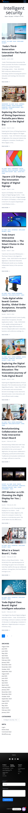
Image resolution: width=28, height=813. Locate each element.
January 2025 (5, 690)
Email (4, 781)
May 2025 (5, 680)
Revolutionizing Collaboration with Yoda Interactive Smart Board (12, 433)
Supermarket (5, 488)
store (10, 108)
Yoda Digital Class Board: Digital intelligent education (13, 605)
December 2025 (6, 665)
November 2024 (6, 694)
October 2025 (6, 669)
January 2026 (5, 662)
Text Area (5, 788)
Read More (6, 82)
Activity (4, 41)
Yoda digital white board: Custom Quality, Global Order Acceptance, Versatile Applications (14, 304)
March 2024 (5, 708)
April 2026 (5, 655)
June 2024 (5, 703)
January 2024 (5, 712)
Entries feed (5, 729)
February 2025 (6, 687)
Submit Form (7, 800)
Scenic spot (5, 108)
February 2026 (6, 660)
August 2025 (5, 674)
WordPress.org (6, 734)
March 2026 (5, 658)
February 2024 (6, 710)
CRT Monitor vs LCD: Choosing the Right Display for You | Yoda (13, 497)
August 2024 (5, 701)
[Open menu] (25, 1)
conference (15, 168)
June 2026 (5, 651)
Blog (14, 41)
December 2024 (6, 692)
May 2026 (5, 653)
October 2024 (6, 696)
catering (21, 104)
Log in (3, 727)
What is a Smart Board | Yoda (10, 552)
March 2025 (5, 685)
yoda (4, 59)
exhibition (5, 107)
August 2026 (5, 646)
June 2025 (5, 678)
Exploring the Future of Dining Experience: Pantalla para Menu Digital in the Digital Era (14, 118)
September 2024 (7, 699)
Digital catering (6, 105)
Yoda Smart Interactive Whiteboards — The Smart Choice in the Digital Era (13, 241)
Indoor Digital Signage (6, 768)
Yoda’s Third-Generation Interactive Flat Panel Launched (14, 51)
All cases (9, 41)
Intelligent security (14, 107)
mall (22, 107)
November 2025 (6, 667)
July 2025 (4, 676)
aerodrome (5, 104)
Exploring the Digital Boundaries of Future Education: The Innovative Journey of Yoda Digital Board (14, 369)
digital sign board (17, 105)
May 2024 (5, 705)
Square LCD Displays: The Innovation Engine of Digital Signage (14, 181)
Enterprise (15, 229)
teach (9, 231)
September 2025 (7, 671)
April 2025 (5, 683)
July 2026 (4, 649)
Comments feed (6, 732)
